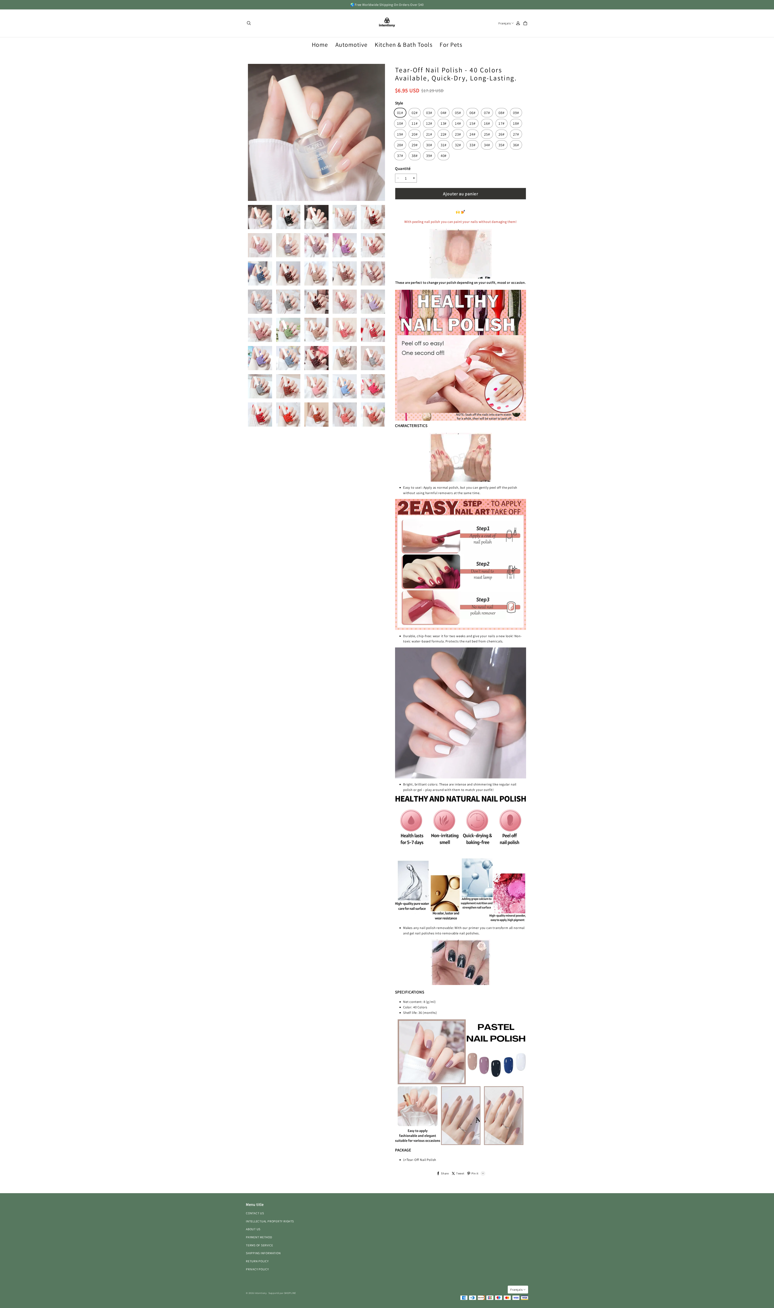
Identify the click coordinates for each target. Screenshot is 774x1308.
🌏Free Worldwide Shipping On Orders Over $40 (387, 4)
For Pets (451, 45)
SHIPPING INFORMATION (263, 1253)
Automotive (351, 45)
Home (320, 45)
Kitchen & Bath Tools (403, 45)
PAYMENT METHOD (259, 1237)
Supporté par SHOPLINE (282, 1292)
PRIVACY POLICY (257, 1269)
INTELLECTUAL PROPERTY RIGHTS (270, 1221)
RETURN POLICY (257, 1261)
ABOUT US (253, 1229)
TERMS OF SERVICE (259, 1245)
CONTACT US (255, 1213)
